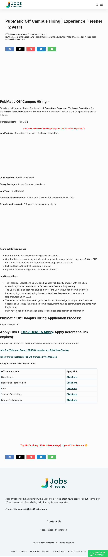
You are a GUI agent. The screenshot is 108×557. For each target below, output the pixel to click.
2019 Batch (19, 37)
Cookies (23, 552)
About (14, 552)
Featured (9, 37)
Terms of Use (58, 552)
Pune (23, 39)
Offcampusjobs (12, 39)
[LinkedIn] (41, 49)
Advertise (34, 552)
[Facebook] (9, 49)
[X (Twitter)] (20, 49)
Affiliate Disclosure (77, 552)
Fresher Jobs (73, 37)
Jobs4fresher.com (15, 498)
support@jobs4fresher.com (54, 529)
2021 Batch (41, 37)
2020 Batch (30, 37)
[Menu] (101, 4)
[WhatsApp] (52, 49)
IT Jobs (88, 37)
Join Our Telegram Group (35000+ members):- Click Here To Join (34, 350)
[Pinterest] (30, 49)
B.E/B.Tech (61, 37)
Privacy (46, 552)
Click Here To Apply (37, 332)
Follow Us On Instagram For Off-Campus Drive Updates (28, 356)
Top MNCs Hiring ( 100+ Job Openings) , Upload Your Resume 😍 (54, 445)
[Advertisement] (54, 76)
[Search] (97, 5)
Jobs (94, 37)
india (82, 37)
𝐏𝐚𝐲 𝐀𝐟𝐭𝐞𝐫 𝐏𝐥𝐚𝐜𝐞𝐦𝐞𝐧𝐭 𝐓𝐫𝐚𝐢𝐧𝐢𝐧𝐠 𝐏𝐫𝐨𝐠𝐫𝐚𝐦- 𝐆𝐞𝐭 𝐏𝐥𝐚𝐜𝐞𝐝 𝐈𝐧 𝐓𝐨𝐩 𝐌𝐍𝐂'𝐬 (54, 128)
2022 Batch (51, 37)
